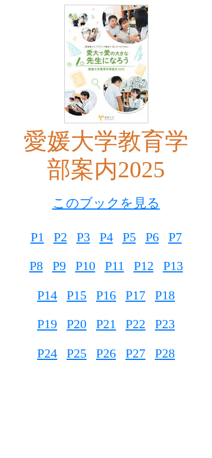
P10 (85, 265)
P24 (47, 353)
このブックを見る (106, 203)
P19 (47, 323)
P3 (83, 237)
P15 (77, 295)
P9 (59, 265)
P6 (152, 237)
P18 (165, 295)
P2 (60, 237)
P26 (106, 353)
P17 (135, 295)
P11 (114, 265)
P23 (165, 323)
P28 (165, 353)
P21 (106, 323)
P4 (106, 237)
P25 (77, 353)
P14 (47, 295)
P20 (77, 323)
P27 (135, 353)
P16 (106, 295)
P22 (135, 323)
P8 (36, 265)
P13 (173, 265)
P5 (129, 237)
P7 (175, 237)
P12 (144, 265)
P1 (37, 237)
